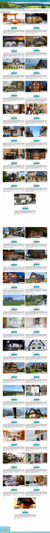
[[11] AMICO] (14, 131)
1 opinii (39, 423)
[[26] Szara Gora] (14, 322)
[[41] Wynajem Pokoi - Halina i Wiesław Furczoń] (36, 480)
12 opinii (16, 187)
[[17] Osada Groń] (25, 199)
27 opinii (38, 29)
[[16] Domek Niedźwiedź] (36, 176)
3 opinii (39, 288)
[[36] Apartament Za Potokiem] (14, 435)
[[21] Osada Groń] (36, 255)
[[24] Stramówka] (14, 300)
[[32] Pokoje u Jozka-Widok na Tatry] (14, 390)
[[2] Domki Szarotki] (36, 18)
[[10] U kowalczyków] (36, 108)
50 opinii (16, 468)
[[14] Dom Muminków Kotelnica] (36, 154)
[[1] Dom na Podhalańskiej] (14, 18)
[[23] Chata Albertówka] (36, 277)
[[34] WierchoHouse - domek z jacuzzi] (14, 412)
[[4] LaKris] (36, 41)
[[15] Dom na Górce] (14, 176)
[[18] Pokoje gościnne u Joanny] (14, 232)
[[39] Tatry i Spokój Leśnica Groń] (36, 458)
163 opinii (16, 333)
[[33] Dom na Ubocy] (36, 390)
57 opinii (41, 491)
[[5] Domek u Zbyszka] (14, 63)
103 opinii (39, 119)
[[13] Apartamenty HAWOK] (14, 154)
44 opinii (38, 74)
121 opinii (39, 378)
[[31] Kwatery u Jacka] (36, 367)
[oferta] (40, 23)
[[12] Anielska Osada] (36, 131)
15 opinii (16, 119)
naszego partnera (10, 33)
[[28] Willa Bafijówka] (14, 345)
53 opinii (38, 333)
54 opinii (23, 266)
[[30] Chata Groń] (14, 367)
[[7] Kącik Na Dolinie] (14, 86)
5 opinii (39, 187)
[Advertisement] (25, 222)
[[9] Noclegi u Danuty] (14, 108)
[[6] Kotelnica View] (36, 63)
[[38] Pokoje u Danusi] (14, 458)
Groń (23, 36)
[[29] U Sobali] (36, 345)
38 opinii (17, 29)
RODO (7, 529)
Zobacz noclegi (36, 50)
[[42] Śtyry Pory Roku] (25, 503)
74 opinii (45, 97)
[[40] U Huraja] (14, 480)
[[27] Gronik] (36, 322)
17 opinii (16, 74)
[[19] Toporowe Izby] (36, 232)
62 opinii (18, 423)
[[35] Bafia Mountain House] (36, 412)
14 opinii (16, 378)
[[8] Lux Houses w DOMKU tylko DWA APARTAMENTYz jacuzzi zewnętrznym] (36, 86)
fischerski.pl (48, 0)
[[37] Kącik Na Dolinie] (36, 435)
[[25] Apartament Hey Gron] (36, 300)
